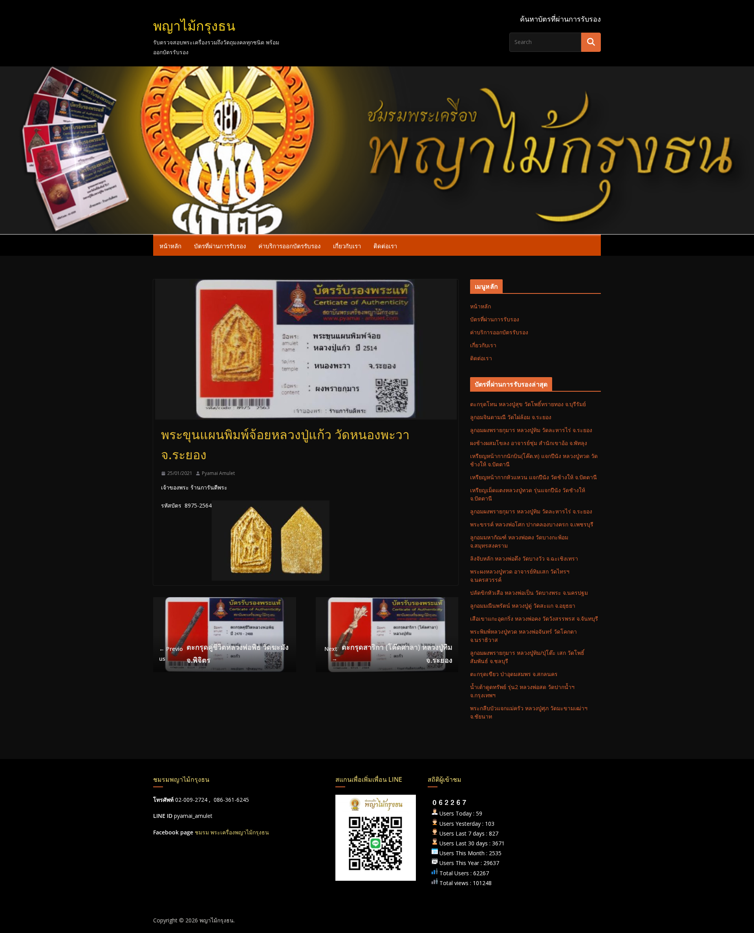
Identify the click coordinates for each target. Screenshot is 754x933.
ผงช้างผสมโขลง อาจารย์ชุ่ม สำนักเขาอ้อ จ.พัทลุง (528, 443)
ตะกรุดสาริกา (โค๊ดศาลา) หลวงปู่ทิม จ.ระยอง (388, 653)
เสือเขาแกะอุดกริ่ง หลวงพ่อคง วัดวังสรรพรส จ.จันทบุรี (534, 618)
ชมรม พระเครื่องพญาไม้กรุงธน (232, 832)
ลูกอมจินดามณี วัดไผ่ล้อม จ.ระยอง (510, 417)
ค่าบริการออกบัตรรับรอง (289, 246)
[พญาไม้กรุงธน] (377, 72)
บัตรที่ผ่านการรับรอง (220, 246)
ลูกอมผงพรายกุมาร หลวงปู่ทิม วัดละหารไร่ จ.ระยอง (531, 430)
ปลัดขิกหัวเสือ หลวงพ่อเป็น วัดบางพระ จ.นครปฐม (529, 592)
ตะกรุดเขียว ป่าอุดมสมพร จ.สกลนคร (514, 674)
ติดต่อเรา (385, 246)
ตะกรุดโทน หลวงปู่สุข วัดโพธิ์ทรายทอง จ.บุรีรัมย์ (528, 404)
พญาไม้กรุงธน (194, 25)
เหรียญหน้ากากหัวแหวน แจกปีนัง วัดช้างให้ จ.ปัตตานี (533, 477)
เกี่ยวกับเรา (347, 246)
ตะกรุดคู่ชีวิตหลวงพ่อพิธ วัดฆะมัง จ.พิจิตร (224, 653)
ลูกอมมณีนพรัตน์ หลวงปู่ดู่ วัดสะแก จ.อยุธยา (522, 605)
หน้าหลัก (170, 246)
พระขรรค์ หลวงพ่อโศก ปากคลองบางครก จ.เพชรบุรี (531, 524)
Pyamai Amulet (218, 473)
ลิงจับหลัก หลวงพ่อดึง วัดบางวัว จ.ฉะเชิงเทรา (524, 558)
